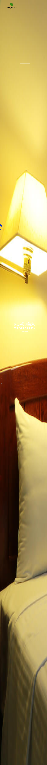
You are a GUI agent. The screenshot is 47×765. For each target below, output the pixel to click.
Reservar (25, 331)
